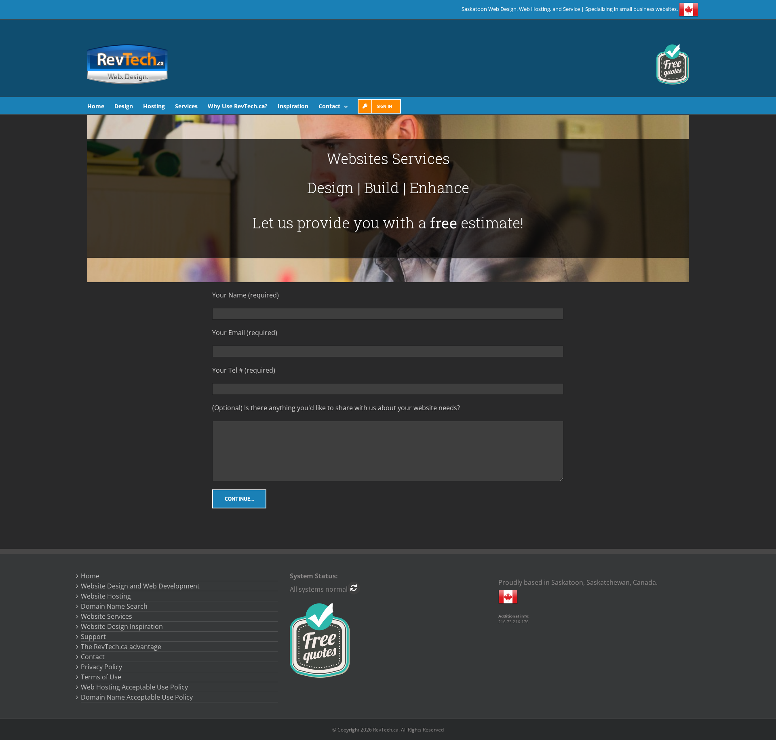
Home (90, 575)
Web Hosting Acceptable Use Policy (134, 687)
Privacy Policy (101, 666)
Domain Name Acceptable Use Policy (137, 697)
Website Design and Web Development (140, 586)
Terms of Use (101, 677)
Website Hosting (106, 596)
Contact (93, 656)
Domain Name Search (114, 606)
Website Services (106, 616)
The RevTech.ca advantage (121, 646)
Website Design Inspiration (122, 626)
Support (93, 636)
